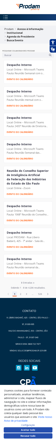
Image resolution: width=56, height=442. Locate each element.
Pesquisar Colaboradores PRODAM (18, 51)
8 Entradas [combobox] (27, 282)
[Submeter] (50, 55)
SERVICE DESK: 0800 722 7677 (28, 344)
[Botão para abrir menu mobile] (5, 17)
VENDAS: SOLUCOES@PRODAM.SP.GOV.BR (28, 350)
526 (41, 294)
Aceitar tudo (28, 429)
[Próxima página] (48, 294)
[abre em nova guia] (18, 367)
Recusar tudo (28, 435)
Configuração (28, 425)
